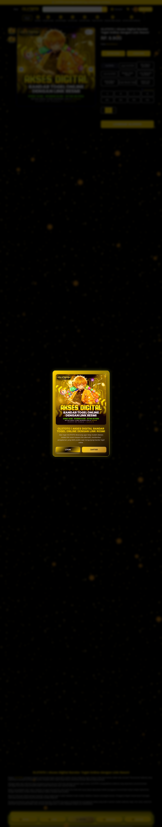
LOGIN (68, 450)
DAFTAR (94, 450)
